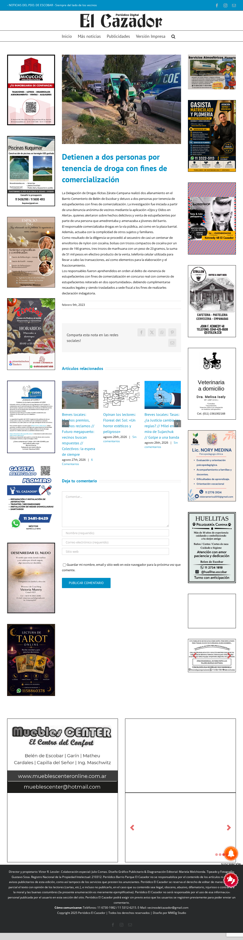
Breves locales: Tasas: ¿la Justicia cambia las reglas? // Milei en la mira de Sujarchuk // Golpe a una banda (162, 426)
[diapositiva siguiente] (48, 660)
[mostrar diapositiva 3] (223, 854)
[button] (173, 36)
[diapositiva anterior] (13, 660)
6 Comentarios (77, 462)
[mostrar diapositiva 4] (227, 854)
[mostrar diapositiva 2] (220, 854)
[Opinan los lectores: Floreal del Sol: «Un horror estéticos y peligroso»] (121, 383)
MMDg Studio (177, 913)
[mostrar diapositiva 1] (216, 854)
